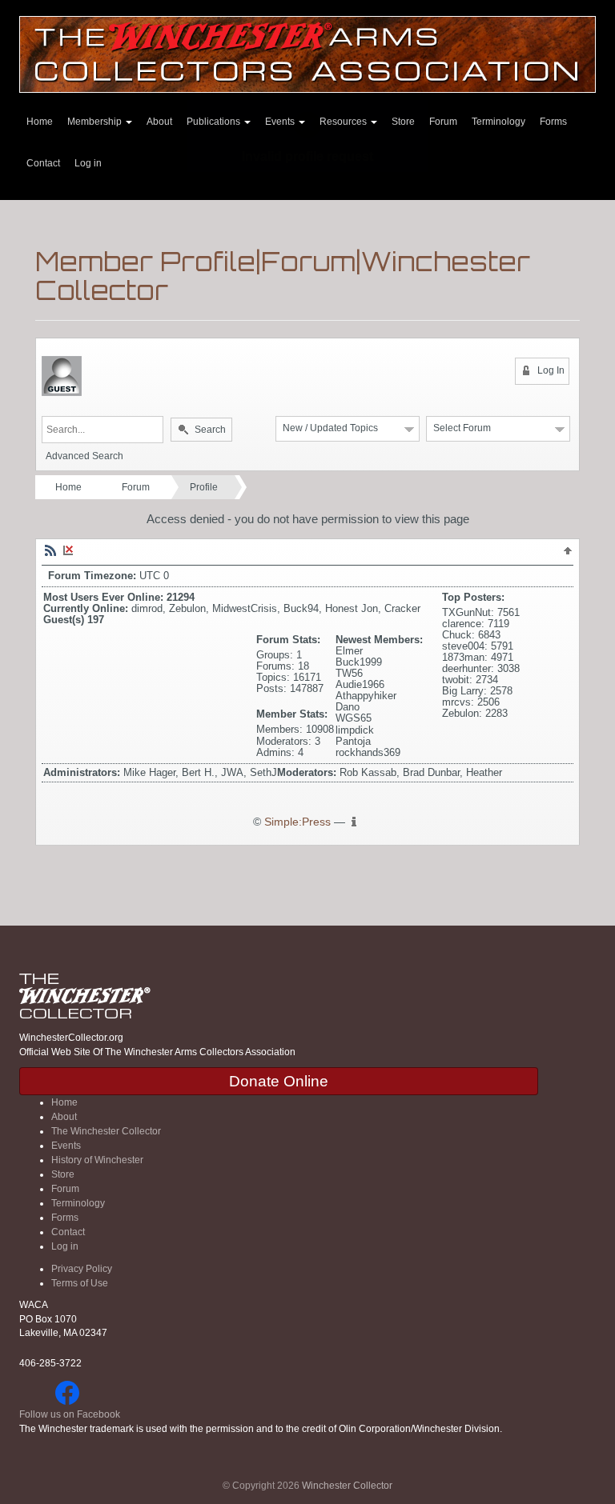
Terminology (498, 121)
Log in (88, 163)
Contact (43, 163)
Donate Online (278, 1081)
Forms (553, 121)
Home (39, 121)
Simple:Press (297, 822)
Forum (443, 121)
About (159, 121)
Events (66, 1145)
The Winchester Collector (106, 1131)
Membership (95, 121)
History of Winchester (97, 1160)
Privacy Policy (81, 1268)
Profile (204, 487)
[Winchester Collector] (307, 53)
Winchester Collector (347, 1485)
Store (62, 1174)
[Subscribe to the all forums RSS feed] (50, 549)
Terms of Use (79, 1283)
